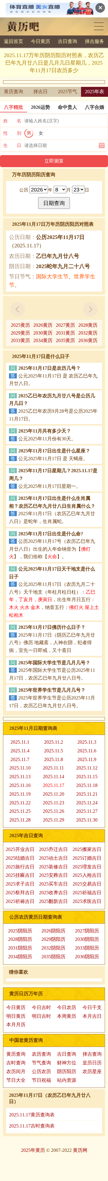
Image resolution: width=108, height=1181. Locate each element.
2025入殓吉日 (87, 875)
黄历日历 (99, 26)
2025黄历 (20, 325)
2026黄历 (42, 325)
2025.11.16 (20, 785)
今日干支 (92, 1007)
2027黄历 (65, 325)
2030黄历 (42, 332)
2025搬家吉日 (87, 849)
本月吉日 (92, 1016)
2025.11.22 (20, 802)
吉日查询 (67, 41)
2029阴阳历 (53, 939)
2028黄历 (88, 325)
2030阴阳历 (87, 939)
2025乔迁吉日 (53, 849)
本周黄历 (66, 1016)
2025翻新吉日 (53, 901)
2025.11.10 (20, 767)
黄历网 (80, 1150)
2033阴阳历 (87, 947)
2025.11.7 (19, 759)
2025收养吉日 (53, 892)
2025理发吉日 (87, 866)
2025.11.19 (20, 794)
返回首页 (13, 41)
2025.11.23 (53, 802)
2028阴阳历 (20, 939)
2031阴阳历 (20, 947)
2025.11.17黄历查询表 (32, 1114)
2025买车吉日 (53, 883)
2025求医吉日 (87, 901)
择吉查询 (92, 1054)
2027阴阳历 (87, 930)
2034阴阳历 (20, 956)
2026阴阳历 (53, 930)
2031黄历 (65, 332)
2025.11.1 (19, 742)
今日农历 (66, 1007)
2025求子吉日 (20, 883)
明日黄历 (16, 1016)
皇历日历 (92, 1062)
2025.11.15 (87, 776)
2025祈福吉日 (87, 892)
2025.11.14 (53, 776)
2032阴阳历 (53, 947)
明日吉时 (41, 1016)
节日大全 (16, 1080)
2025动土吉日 (53, 858)
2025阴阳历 (20, 930)
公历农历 (41, 1071)
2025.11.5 (53, 750)
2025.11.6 (86, 750)
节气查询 (41, 1062)
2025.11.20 (53, 794)
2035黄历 (65, 340)
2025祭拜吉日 (20, 892)
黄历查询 (13, 91)
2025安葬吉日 (53, 875)
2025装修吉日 (53, 866)
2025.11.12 (87, 767)
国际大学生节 (52, 277)
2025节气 (67, 91)
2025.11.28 (20, 819)
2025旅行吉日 (20, 866)
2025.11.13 (20, 776)
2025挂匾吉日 (20, 875)
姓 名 (12, 120)
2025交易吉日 (87, 883)
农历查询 (41, 1054)
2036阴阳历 (87, 956)
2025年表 (94, 91)
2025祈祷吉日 (20, 901)
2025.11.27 (87, 811)
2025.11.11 (53, 767)
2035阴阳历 (53, 956)
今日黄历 (40, 41)
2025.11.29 (53, 819)
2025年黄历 (33, 1150)
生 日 (12, 145)
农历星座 (92, 1071)
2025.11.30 (87, 819)
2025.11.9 (86, 759)
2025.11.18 (87, 785)
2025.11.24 (87, 802)
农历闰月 (16, 1071)
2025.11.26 (53, 811)
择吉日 (40, 91)
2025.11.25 (20, 811)
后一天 (90, 309)
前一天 (17, 309)
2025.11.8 (53, 759)
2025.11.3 (86, 742)
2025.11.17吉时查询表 (32, 1125)
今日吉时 (41, 1007)
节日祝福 (41, 1080)
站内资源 (66, 1080)
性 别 (12, 133)
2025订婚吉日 (87, 858)
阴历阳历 (66, 1071)
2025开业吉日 (20, 849)
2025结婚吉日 (20, 858)
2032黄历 (88, 332)
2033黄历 (20, 340)
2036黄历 (88, 340)
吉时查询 (16, 1062)
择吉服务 (94, 41)
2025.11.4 (19, 750)
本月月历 (16, 1024)
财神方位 (66, 1062)
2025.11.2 (53, 742)
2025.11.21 (87, 794)
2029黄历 (20, 332)
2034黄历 (42, 340)
